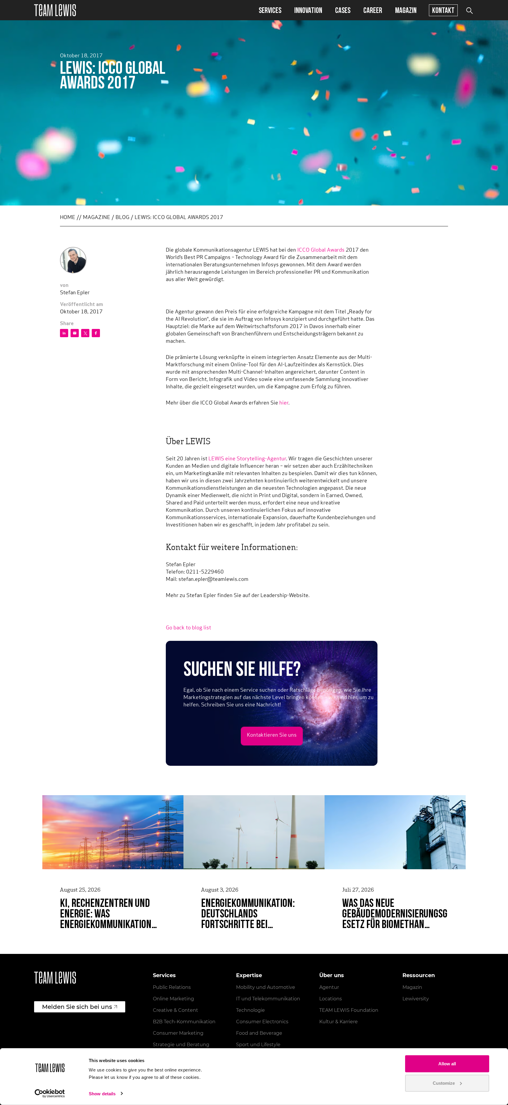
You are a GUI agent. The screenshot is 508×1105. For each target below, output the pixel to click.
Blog (122, 217)
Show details (102, 1093)
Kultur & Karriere (338, 1021)
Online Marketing (173, 999)
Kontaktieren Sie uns (272, 735)
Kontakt (443, 10)
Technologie (250, 1010)
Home (67, 217)
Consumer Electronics (262, 1021)
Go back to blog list (188, 628)
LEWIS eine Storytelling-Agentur (247, 459)
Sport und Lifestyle (258, 1044)
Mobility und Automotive (265, 987)
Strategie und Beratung (181, 1044)
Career (372, 10)
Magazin (406, 10)
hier (283, 403)
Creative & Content (175, 1010)
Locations (330, 999)
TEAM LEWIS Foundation (348, 1010)
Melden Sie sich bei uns (77, 1006)
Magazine (96, 217)
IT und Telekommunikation (268, 999)
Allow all (447, 1063)
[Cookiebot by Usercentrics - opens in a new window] (50, 1093)
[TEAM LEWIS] (55, 10)
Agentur (329, 987)
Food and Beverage (259, 1033)
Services (270, 10)
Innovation (308, 10)
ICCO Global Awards (321, 250)
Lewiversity (415, 999)
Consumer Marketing (178, 1033)
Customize (444, 1082)
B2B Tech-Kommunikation (184, 1021)
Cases (342, 10)
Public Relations (172, 987)
